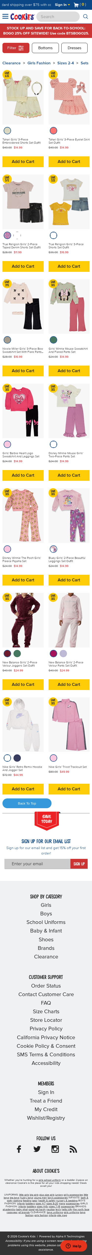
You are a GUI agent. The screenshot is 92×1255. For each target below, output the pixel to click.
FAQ (46, 1003)
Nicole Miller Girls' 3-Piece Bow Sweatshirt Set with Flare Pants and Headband (22, 352)
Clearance (11, 63)
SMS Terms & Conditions (46, 1055)
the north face (81, 1209)
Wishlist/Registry (46, 1118)
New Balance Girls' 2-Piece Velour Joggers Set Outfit (19, 664)
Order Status (46, 986)
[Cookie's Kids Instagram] (55, 1150)
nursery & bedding (67, 1200)
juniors (59, 1195)
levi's (58, 1209)
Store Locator (46, 1020)
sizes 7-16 (54, 1206)
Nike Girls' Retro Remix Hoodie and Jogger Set (22, 769)
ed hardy (40, 1209)
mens (62, 1203)
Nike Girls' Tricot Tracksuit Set (68, 767)
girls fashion (41, 1215)
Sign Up (79, 864)
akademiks (9, 1209)
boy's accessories (58, 1198)
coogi (31, 1209)
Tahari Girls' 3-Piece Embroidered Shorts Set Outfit (21, 141)
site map (62, 1215)
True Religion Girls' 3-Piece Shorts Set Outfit (66, 246)
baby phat (22, 1209)
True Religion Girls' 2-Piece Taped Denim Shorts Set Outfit (21, 246)
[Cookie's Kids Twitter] (37, 1150)
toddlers (30, 1203)
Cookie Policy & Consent (46, 1046)
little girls (24, 1195)
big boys (14, 1198)
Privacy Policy (46, 1029)
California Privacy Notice (46, 1037)
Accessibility (46, 1063)
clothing (17, 1200)
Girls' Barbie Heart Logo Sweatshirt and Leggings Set (20, 455)
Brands (46, 948)
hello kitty (67, 1209)
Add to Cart (23, 162)
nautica (50, 1209)
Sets (85, 63)
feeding (27, 1200)
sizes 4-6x (42, 1206)
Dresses (74, 48)
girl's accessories (73, 1195)
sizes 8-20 (52, 1203)
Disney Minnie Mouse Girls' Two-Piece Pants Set (66, 455)
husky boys (26, 1198)
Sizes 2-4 (65, 63)
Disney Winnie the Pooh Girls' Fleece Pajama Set (21, 560)
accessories (72, 1203)
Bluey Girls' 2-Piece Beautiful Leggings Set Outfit (67, 560)
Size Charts (46, 1011)
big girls (34, 1195)
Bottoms (45, 48)
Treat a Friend (46, 1101)
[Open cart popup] (88, 5)
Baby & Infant (46, 931)
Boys (46, 914)
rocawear (12, 1212)
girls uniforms (71, 1212)
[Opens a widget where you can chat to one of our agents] (73, 1246)
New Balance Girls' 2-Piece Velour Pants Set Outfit (66, 664)
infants (21, 1203)
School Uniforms (46, 922)
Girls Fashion (39, 63)
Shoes (46, 940)
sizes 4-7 (41, 1203)
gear (35, 1200)
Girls (46, 905)
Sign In (61, 5)
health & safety (46, 1200)
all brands (24, 1212)
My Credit (46, 1109)
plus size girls (46, 1195)
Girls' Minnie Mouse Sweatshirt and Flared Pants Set (68, 350)
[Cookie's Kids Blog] (73, 1150)
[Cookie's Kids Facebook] (19, 1150)
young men (40, 1198)
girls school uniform (50, 1180)
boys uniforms (55, 1212)
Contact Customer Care (46, 994)
